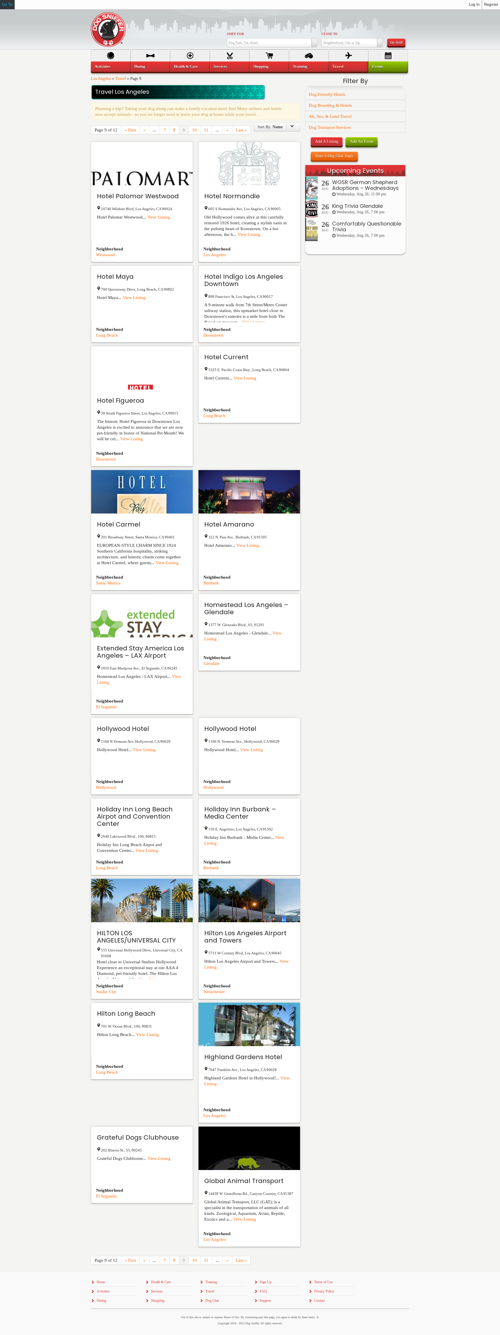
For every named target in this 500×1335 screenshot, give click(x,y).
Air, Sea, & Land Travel (330, 116)
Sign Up (265, 1282)
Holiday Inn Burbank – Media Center (240, 813)
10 (194, 130)
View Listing (158, 217)
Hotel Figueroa (120, 400)
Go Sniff (396, 42)
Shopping (261, 66)
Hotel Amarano (229, 524)
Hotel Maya (115, 276)
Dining (139, 66)
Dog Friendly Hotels (327, 94)
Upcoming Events (355, 170)
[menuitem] (110, 66)
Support (265, 1301)
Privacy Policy (324, 1291)
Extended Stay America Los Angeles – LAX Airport (140, 652)
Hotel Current (226, 357)
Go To (7, 4)
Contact (319, 1301)
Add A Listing (326, 141)
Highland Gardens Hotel (243, 1056)
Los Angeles (101, 78)
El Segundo (106, 707)
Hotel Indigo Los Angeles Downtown (243, 280)
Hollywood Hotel (123, 728)
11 (206, 130)
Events (377, 66)
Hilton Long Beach (126, 1013)
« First (130, 130)
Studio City (106, 991)
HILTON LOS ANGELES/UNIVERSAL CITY (136, 937)
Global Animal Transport (244, 1180)
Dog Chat (212, 1301)
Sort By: (270, 127)
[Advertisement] (355, 371)
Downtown (213, 335)
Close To (329, 34)
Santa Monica (108, 583)
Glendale (211, 663)
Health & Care (186, 66)
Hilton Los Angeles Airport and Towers (245, 937)
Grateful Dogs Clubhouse (138, 1137)
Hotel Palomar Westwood (138, 196)
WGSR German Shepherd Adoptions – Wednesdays (365, 185)
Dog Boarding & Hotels (330, 105)
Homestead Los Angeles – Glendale (246, 608)
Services (220, 66)
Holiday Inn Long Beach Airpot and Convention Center (135, 816)
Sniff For (235, 34)
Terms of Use (323, 1282)
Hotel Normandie (232, 196)
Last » (241, 130)
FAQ (263, 1291)
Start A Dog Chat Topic (334, 156)
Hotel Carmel (118, 524)
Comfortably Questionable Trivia (366, 226)
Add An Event (361, 141)
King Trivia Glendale (357, 206)
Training (300, 66)
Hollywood (106, 787)
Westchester (214, 991)
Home (101, 1282)
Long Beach (107, 335)
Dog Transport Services (330, 127)
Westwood (105, 254)
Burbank (211, 583)
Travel (120, 78)
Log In (474, 4)
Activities (102, 66)
